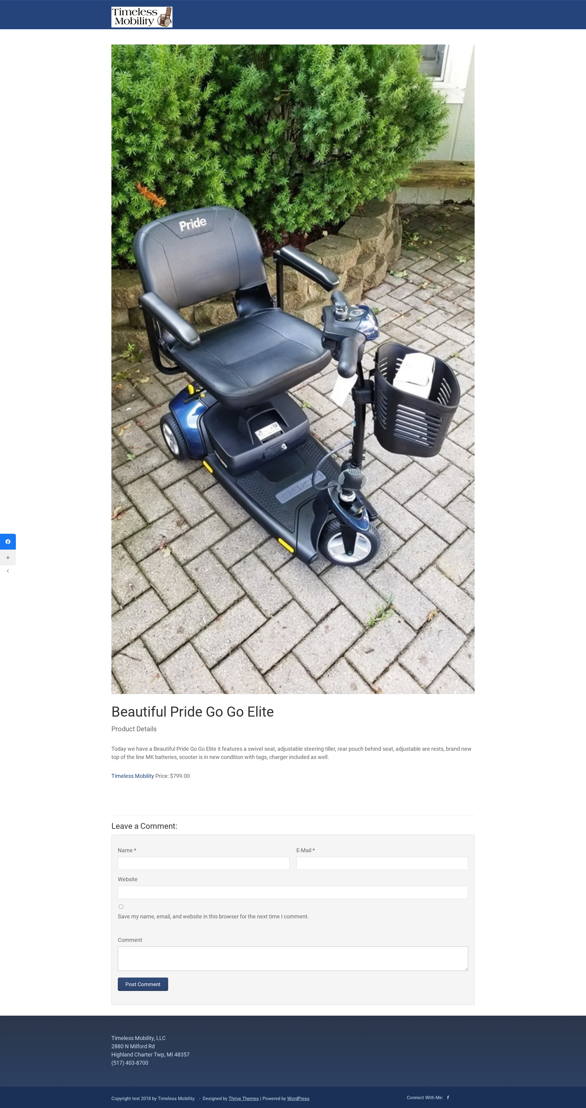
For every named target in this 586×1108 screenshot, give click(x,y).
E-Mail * (305, 850)
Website (128, 879)
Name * (127, 850)
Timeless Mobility (132, 776)
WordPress (298, 1098)
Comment (130, 940)
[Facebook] (8, 542)
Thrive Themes (244, 1098)
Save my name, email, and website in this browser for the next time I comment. (213, 916)
